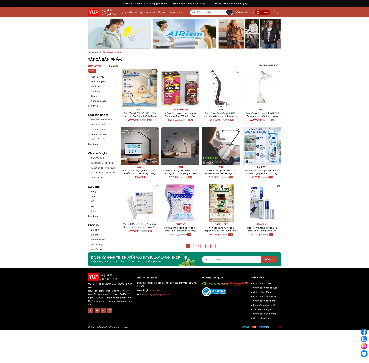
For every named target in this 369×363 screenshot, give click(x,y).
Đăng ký (269, 259)
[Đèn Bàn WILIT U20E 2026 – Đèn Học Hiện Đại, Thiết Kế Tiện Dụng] (140, 88)
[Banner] (119, 34)
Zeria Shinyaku (98, 81)
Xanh (93, 206)
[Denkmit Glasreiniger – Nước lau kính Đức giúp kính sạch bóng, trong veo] (262, 146)
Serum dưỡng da (99, 134)
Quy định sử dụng (262, 318)
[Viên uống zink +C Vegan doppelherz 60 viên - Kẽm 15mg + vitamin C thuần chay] (221, 203)
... (203, 246)
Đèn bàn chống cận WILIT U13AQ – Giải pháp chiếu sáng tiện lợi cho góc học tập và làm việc (139, 172)
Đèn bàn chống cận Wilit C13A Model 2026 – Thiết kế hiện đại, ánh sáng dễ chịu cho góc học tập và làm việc (221, 172)
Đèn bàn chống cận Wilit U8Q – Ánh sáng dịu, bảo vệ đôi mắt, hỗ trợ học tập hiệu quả (221, 115)
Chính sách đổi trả (262, 292)
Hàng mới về (149, 12)
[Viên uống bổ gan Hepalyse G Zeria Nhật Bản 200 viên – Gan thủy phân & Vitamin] (180, 88)
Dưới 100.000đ (98, 158)
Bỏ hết (112, 66)
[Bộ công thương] (225, 291)
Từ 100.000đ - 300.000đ (102, 163)
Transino (262, 224)
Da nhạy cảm (98, 239)
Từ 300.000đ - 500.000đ (103, 167)
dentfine (95, 91)
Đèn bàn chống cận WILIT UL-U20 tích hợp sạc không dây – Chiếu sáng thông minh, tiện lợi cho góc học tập (180, 172)
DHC (93, 70)
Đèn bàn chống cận (101, 119)
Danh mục (178, 12)
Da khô (94, 234)
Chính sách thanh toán (265, 296)
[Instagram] (109, 310)
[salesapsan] (238, 283)
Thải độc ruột (98, 124)
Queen (94, 96)
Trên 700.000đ (98, 177)
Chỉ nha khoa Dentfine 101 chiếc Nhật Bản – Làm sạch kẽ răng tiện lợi (180, 229)
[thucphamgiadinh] (215, 283)
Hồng (93, 211)
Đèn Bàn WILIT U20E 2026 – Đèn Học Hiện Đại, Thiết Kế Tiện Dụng (140, 115)
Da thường (96, 244)
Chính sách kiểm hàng (264, 313)
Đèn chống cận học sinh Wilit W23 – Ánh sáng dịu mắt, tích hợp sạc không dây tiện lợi (261, 115)
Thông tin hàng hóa (263, 309)
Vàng (93, 191)
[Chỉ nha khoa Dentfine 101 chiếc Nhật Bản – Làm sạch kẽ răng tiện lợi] (180, 203)
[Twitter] (97, 310)
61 (208, 246)
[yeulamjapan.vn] (103, 12)
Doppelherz (221, 224)
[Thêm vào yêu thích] (156, 71)
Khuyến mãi (130, 12)
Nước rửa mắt (98, 139)
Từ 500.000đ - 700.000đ (103, 172)
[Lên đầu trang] (364, 360)
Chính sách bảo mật (263, 283)
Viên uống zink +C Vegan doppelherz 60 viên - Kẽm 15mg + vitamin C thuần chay (221, 229)
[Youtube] (103, 310)
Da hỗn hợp (97, 249)
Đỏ (92, 201)
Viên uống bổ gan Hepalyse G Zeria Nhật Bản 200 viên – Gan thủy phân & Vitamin (180, 115)
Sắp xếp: (262, 65)
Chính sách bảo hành (264, 300)
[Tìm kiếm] (229, 12)
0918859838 (154, 290)
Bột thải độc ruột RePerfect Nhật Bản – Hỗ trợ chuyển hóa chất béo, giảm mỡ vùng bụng (140, 226)
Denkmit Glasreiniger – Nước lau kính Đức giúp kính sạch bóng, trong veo (261, 172)
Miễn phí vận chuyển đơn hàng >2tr (191, 3)
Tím (93, 196)
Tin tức (164, 12)
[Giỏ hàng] (279, 12)
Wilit (139, 109)
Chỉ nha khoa (98, 129)
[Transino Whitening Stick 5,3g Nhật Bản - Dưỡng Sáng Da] (262, 203)
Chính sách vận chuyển (265, 287)
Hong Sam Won (99, 100)
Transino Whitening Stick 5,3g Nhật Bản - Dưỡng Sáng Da (262, 229)
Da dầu (95, 229)
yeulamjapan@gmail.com (157, 294)
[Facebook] (90, 310)
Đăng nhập (244, 12)
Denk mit (95, 86)
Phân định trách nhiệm (265, 305)
